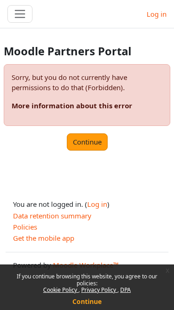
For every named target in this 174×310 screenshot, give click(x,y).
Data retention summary (52, 215)
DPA (125, 290)
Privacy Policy (99, 290)
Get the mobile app (43, 238)
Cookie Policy (60, 290)
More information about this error (72, 105)
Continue (87, 301)
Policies (25, 226)
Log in (157, 14)
